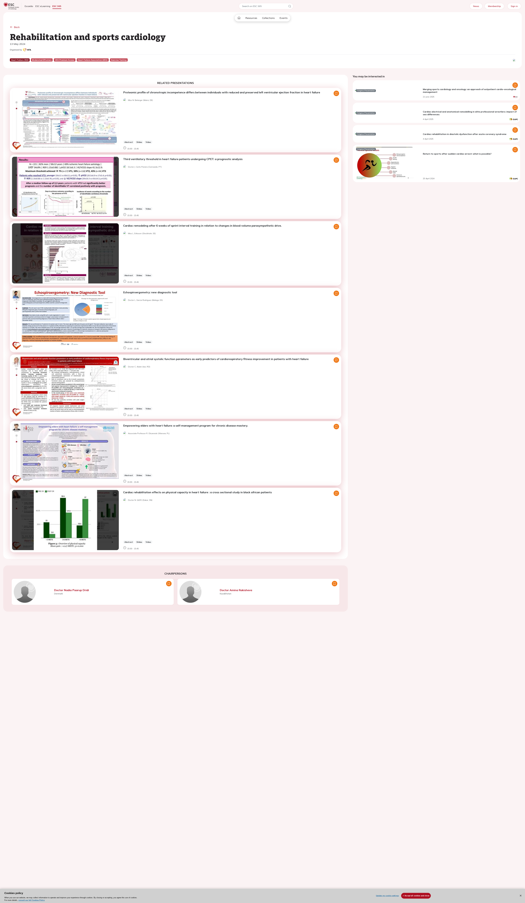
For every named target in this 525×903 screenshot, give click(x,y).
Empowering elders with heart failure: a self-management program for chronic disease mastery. (185, 425)
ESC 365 (56, 6)
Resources (251, 18)
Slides (139, 142)
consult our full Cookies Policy (31, 900)
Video (148, 142)
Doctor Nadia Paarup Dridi (71, 590)
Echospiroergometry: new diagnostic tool (150, 292)
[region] (262, 896)
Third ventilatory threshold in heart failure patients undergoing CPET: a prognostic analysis (183, 159)
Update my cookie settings (387, 896)
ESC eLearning (42, 6)
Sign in (514, 6)
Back (17, 27)
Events (284, 18)
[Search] (289, 7)
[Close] (521, 896)
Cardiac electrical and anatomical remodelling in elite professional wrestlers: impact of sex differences (470, 113)
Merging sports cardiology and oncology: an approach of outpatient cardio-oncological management (469, 90)
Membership (494, 6)
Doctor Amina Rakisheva (236, 590)
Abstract (128, 142)
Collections (268, 18)
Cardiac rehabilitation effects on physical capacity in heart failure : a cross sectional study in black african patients (197, 492)
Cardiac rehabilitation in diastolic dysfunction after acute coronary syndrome (464, 134)
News (476, 6)
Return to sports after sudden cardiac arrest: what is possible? (457, 153)
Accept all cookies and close (417, 896)
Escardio (29, 6)
